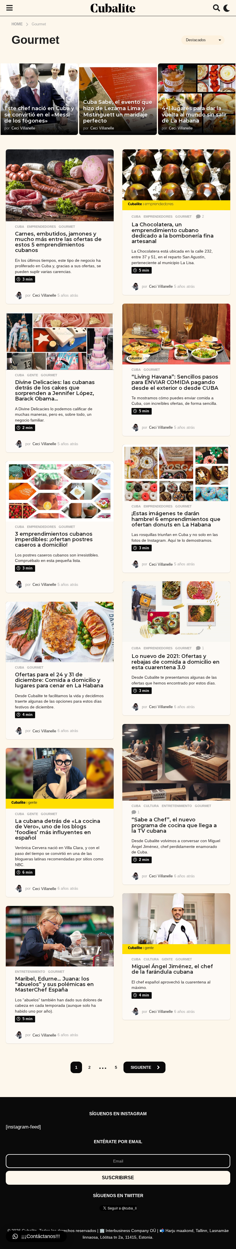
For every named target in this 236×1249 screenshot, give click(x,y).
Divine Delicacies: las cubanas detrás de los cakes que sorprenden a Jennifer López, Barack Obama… (55, 390)
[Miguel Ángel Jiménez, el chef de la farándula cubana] (176, 923)
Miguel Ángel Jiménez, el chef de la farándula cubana (172, 969)
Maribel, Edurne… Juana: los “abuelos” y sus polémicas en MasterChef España (54, 984)
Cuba (19, 226)
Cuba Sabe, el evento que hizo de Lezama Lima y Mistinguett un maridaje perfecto (117, 111)
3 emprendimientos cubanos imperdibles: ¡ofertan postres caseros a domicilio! (54, 539)
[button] (9, 8)
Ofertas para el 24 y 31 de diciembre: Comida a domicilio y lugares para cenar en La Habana (59, 680)
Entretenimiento (177, 806)
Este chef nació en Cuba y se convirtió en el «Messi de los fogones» (39, 114)
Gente (32, 375)
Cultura (151, 806)
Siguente (141, 1067)
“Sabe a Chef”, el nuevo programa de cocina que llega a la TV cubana (174, 825)
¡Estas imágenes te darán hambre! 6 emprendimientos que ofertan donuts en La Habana (176, 519)
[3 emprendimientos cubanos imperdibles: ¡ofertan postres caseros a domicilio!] (60, 491)
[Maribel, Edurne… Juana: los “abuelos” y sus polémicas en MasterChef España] (60, 936)
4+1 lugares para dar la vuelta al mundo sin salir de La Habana (194, 114)
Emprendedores (41, 226)
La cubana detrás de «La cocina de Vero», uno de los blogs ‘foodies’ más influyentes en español (57, 829)
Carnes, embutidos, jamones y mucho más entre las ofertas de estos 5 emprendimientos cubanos (58, 242)
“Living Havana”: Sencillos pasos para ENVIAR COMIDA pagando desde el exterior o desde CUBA (175, 382)
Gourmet (67, 226)
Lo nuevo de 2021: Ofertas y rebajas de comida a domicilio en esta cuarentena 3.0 (176, 662)
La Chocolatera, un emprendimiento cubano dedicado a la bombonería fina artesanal (173, 232)
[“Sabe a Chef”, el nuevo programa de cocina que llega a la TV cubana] (176, 762)
